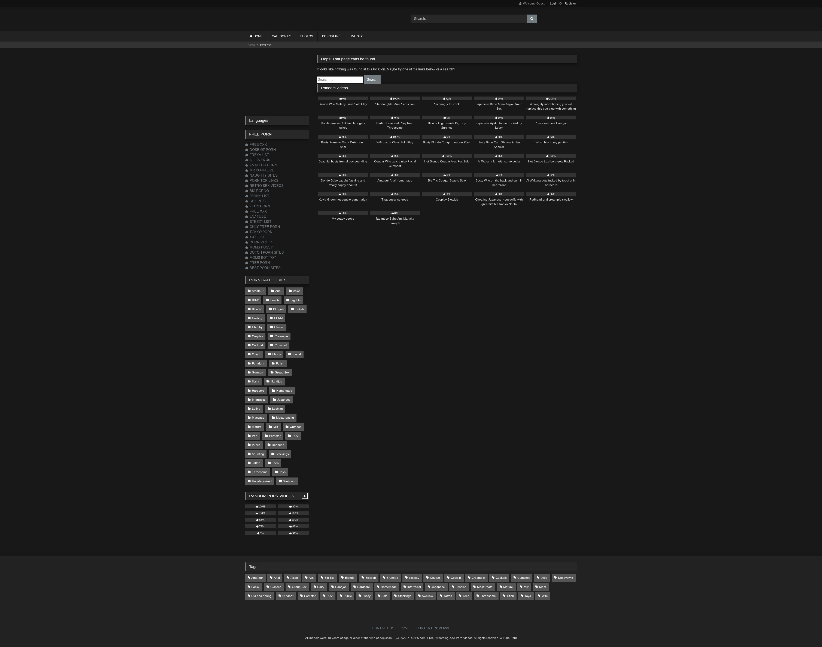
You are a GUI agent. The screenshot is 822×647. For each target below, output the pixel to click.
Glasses (275, 587)
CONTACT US (383, 628)
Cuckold (257, 345)
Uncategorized (262, 481)
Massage (258, 417)
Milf (275, 426)
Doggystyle (565, 577)
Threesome (260, 472)
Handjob (276, 381)
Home (251, 44)
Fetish (280, 363)
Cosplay (257, 336)
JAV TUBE (257, 216)
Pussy (366, 596)
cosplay (414, 577)
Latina (256, 408)
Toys (282, 472)
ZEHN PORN (259, 206)
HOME (258, 36)
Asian (297, 291)
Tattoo (256, 463)
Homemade (284, 390)
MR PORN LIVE (261, 170)
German (257, 372)
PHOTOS (306, 36)
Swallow (427, 596)
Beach (274, 300)
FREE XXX (258, 144)
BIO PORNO (259, 191)
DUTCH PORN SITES (266, 252)
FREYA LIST (259, 155)
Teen (275, 463)
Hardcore (258, 390)
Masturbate (485, 587)
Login (553, 3)
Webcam (289, 481)
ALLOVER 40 (259, 160)
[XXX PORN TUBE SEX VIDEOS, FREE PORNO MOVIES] (271, 18)
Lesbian (277, 408)
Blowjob (278, 309)
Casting (257, 318)
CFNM (278, 318)
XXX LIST (257, 237)
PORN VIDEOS (261, 242)
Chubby (257, 327)
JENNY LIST (259, 196)
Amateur (258, 291)
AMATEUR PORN (263, 165)
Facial (297, 354)
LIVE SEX (356, 36)
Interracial (258, 399)
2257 (405, 628)
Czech (256, 354)
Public (256, 444)
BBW (255, 300)
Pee (254, 435)
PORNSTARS (331, 36)
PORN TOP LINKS (263, 180)
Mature (257, 426)
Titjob (510, 596)
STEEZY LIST (260, 221)
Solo (384, 596)
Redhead (278, 444)
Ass (311, 577)
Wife (545, 596)
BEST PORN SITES (265, 268)
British (299, 309)
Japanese (283, 399)
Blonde (256, 309)
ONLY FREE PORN (264, 227)
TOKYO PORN (261, 232)
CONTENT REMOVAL (433, 628)
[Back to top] (808, 634)
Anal (278, 291)
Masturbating (285, 417)
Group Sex (282, 372)
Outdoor (295, 426)
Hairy (255, 381)
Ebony (276, 354)
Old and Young (261, 596)
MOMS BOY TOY (262, 257)
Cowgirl (456, 577)
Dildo (544, 577)
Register (570, 3)
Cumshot (281, 345)
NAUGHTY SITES (263, 175)
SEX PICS (257, 201)
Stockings (282, 454)
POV (295, 435)
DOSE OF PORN (262, 150)
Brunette (392, 577)
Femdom (258, 363)
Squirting (258, 454)
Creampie (281, 336)
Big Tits (296, 300)
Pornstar (275, 435)
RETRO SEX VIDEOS (266, 185)
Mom (542, 587)
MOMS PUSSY (261, 247)
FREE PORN (259, 263)
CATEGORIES (281, 36)
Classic (279, 327)
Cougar (435, 577)
